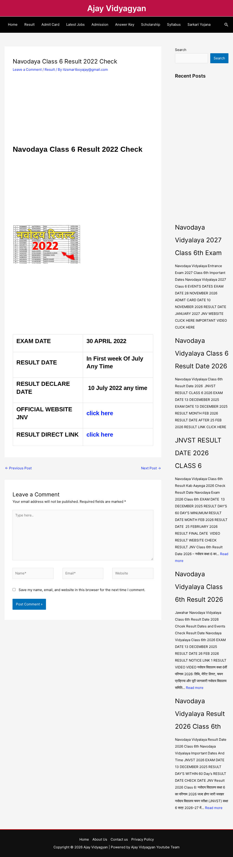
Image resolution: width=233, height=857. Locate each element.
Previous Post (18, 468)
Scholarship (150, 24)
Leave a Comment (27, 69)
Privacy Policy (142, 839)
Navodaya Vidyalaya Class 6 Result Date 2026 (201, 353)
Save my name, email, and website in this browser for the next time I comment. (82, 590)
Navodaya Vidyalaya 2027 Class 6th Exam (198, 240)
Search (180, 50)
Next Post (151, 468)
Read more (194, 687)
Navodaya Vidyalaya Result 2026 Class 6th (200, 713)
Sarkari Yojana (198, 24)
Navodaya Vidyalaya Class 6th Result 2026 (199, 586)
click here (99, 413)
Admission (99, 24)
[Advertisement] (83, 111)
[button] (226, 25)
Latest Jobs (75, 24)
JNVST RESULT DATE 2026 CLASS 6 (198, 453)
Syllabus (174, 24)
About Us (99, 839)
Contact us (119, 839)
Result (29, 24)
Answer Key (124, 24)
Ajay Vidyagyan (116, 8)
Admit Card (50, 24)
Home (13, 24)
